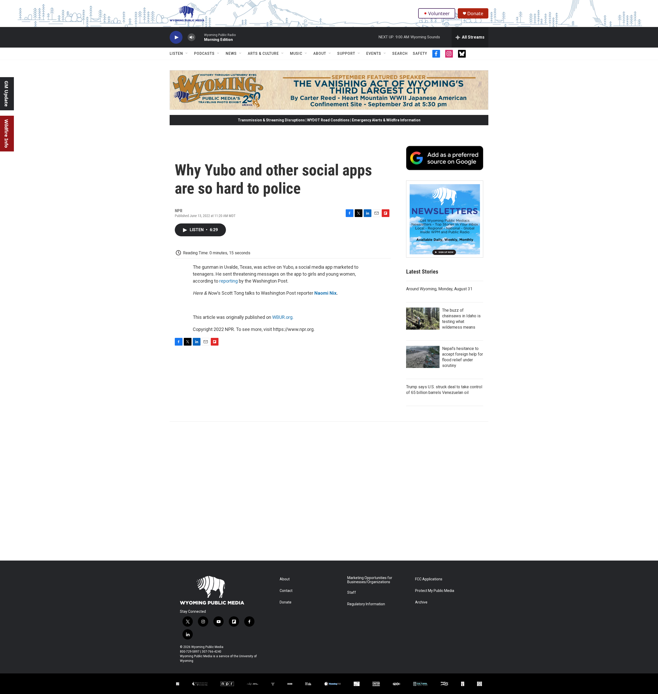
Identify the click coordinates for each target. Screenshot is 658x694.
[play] (176, 37)
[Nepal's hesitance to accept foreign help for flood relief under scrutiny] (423, 357)
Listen (176, 53)
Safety (420, 53)
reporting (228, 281)
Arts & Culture (263, 53)
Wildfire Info (6, 133)
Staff (351, 592)
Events (373, 53)
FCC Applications (428, 579)
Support (346, 53)
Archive (421, 602)
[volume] (191, 37)
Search (400, 53)
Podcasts (204, 53)
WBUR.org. (283, 317)
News (231, 53)
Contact (286, 591)
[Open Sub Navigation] (187, 53)
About (319, 53)
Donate (475, 13)
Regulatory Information (366, 604)
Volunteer (439, 13)
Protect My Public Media (434, 591)
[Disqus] (329, 491)
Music (296, 53)
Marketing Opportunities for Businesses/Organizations (369, 580)
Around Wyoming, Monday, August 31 (439, 288)
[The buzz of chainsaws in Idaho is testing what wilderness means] (423, 319)
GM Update (6, 94)
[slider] (199, 37)
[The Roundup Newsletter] (444, 219)
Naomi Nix (325, 293)
